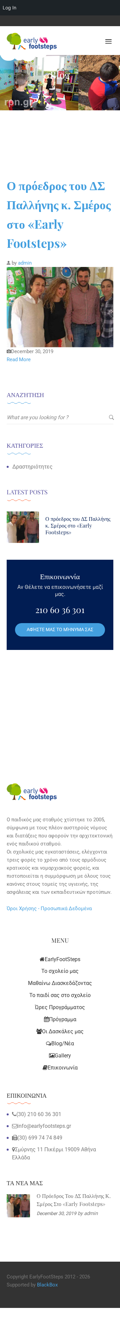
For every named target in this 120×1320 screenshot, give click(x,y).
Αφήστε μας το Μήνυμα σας (60, 629)
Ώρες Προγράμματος (60, 1007)
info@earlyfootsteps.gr (44, 1126)
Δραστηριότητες (32, 466)
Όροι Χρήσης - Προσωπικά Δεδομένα (49, 908)
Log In (9, 7)
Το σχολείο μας (60, 971)
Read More (19, 359)
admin (25, 263)
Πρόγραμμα (62, 1019)
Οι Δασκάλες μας (63, 1031)
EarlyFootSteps (62, 959)
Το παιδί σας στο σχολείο (60, 995)
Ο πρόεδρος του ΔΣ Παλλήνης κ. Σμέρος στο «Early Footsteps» (77, 525)
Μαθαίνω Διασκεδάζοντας (60, 983)
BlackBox (47, 1285)
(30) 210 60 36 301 (38, 1114)
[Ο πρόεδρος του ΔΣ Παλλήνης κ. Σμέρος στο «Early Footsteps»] (60, 307)
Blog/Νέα (62, 1043)
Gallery (63, 1055)
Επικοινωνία (63, 1067)
